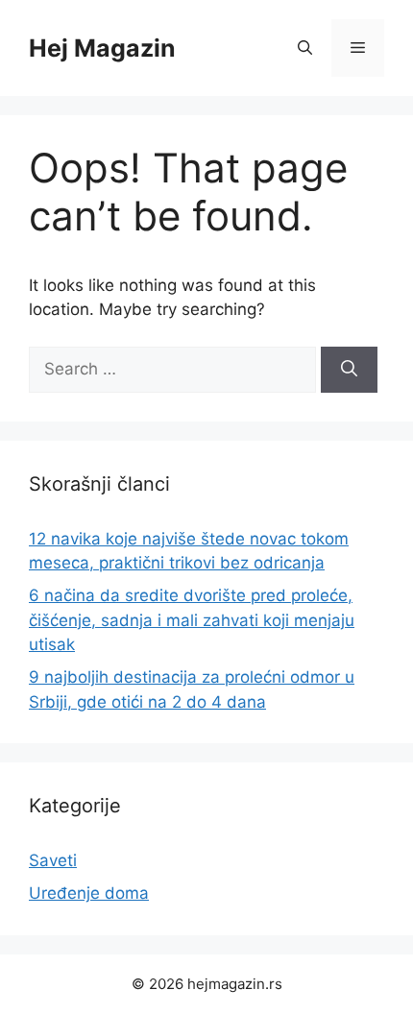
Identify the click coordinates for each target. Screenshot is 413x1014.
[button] (305, 48)
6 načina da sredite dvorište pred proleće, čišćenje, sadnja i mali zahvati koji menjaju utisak (191, 620)
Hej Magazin (102, 48)
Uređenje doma (89, 893)
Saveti (53, 860)
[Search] (349, 370)
